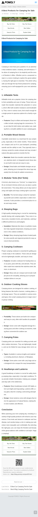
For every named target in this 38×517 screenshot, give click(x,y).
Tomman (6, 13)
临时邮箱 (27, 507)
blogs (14, 6)
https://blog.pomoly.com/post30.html (21, 474)
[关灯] (35, 512)
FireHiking (7, 498)
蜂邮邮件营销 (22, 512)
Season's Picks (11, 32)
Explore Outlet (27, 32)
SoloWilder (13, 498)
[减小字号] (36, 14)
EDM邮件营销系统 (7, 509)
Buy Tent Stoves (27, 24)
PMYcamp (31, 500)
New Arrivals (11, 28)
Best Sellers (27, 28)
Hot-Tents (16, 500)
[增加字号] (33, 14)
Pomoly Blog (30, 498)
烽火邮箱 (33, 505)
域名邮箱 (30, 509)
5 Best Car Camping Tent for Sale (21, 486)
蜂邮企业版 (7, 514)
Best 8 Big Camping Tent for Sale (21, 489)
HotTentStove (5, 505)
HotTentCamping (8, 500)
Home (9, 6)
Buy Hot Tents (11, 24)
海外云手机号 (17, 509)
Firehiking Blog (21, 498)
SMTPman (21, 507)
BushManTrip (19, 503)
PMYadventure (28, 503)
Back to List (18, 482)
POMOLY (14, 514)
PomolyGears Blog (24, 505)
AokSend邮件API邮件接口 (9, 507)
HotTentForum (14, 505)
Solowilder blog (10, 503)
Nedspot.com (24, 500)
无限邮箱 (33, 507)
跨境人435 (21, 514)
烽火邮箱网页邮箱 (13, 512)
